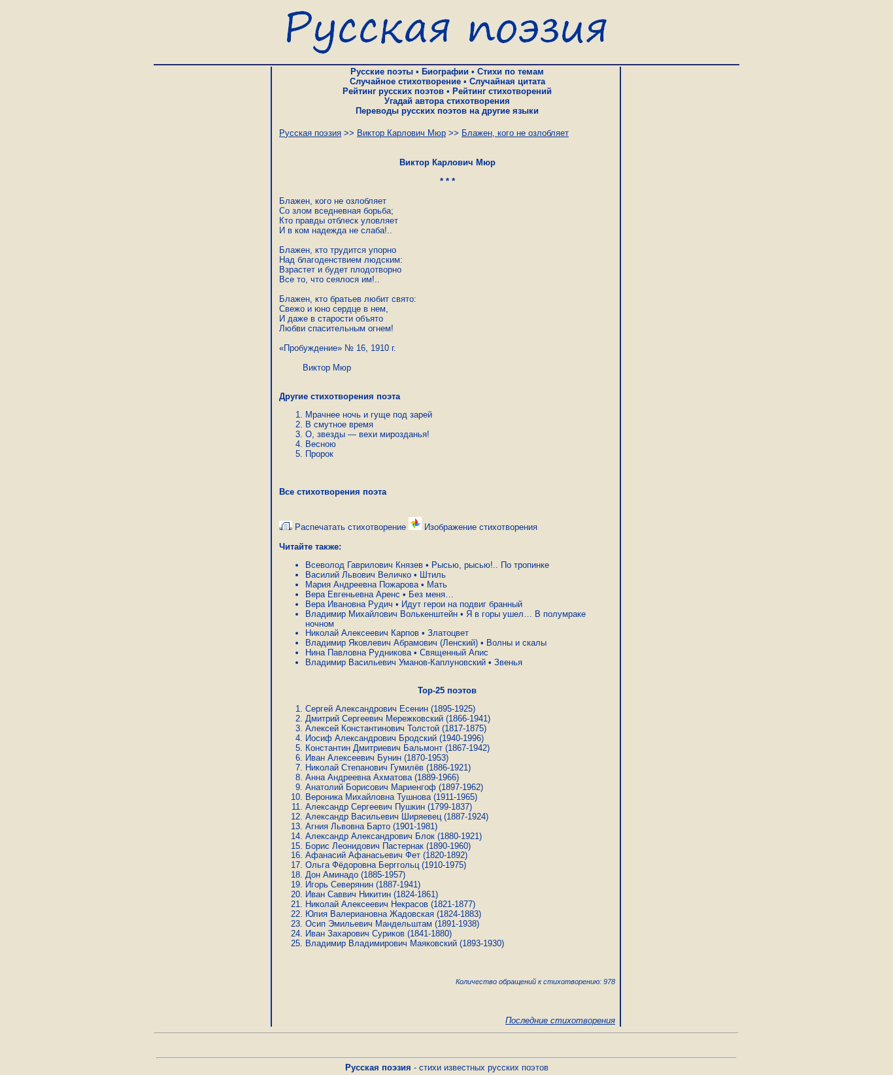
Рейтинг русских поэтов (393, 91)
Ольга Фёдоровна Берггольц (362, 865)
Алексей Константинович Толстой (372, 728)
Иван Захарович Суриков (355, 933)
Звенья (508, 662)
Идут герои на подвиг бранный (461, 604)
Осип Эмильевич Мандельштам (368, 924)
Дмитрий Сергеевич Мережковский (374, 718)
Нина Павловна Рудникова (358, 652)
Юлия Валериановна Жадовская (369, 914)
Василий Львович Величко (358, 575)
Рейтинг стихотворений (502, 91)
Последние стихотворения (560, 1020)
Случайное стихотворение (405, 81)
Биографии (445, 71)
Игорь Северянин (339, 884)
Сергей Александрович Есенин (366, 709)
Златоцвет (448, 633)
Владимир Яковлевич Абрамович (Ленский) (391, 643)
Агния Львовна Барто (347, 826)
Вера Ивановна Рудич (349, 604)
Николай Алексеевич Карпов (362, 633)
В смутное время (339, 424)
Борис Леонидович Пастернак (364, 846)
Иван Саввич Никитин (348, 894)
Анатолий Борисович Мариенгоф (370, 787)
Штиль (433, 575)
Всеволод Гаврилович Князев (364, 565)
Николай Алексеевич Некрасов (366, 904)
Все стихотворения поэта (332, 492)
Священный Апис (454, 652)
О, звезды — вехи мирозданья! (367, 434)
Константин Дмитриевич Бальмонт (374, 748)
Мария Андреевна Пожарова (361, 584)
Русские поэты (381, 71)
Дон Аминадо (331, 875)
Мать (437, 584)
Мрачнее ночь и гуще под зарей (368, 415)
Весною (320, 444)
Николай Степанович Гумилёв (364, 767)
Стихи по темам (510, 71)
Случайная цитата (507, 81)
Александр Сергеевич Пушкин (365, 807)
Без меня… (431, 594)
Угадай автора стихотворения (447, 101)
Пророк (319, 454)
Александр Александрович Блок (370, 836)
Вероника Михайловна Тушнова (368, 797)
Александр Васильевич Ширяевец (373, 816)
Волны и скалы (516, 643)
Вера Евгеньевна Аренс (352, 594)
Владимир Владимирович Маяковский (381, 943)
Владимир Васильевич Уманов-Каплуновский (395, 662)
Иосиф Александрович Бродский (371, 738)
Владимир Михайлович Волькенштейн (381, 614)
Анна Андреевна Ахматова (358, 777)
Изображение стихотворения (479, 527)
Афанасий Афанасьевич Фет (362, 855)
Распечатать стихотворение (349, 527)
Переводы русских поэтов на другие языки (447, 111)
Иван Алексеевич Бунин (353, 758)
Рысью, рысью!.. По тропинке (490, 565)
